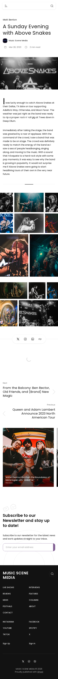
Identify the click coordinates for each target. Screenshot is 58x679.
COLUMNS (33, 600)
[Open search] (52, 5)
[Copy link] (40, 339)
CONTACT (8, 612)
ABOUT (32, 606)
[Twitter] (23, 661)
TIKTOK (6, 634)
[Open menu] (6, 5)
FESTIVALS (7, 606)
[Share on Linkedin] (32, 339)
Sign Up (6, 643)
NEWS (5, 600)
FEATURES (33, 593)
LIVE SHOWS (8, 587)
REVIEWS (7, 593)
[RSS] (35, 661)
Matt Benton (10, 19)
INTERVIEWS (34, 587)
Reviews (9, 483)
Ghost (40, 671)
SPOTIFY (33, 628)
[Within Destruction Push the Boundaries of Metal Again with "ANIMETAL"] (28, 457)
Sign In (32, 643)
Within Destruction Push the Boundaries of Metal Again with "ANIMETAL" (28, 478)
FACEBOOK (34, 621)
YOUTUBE (7, 628)
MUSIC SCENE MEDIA (15, 575)
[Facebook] (29, 661)
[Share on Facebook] (25, 339)
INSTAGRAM (8, 621)
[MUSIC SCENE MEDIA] (29, 6)
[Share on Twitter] (18, 339)
